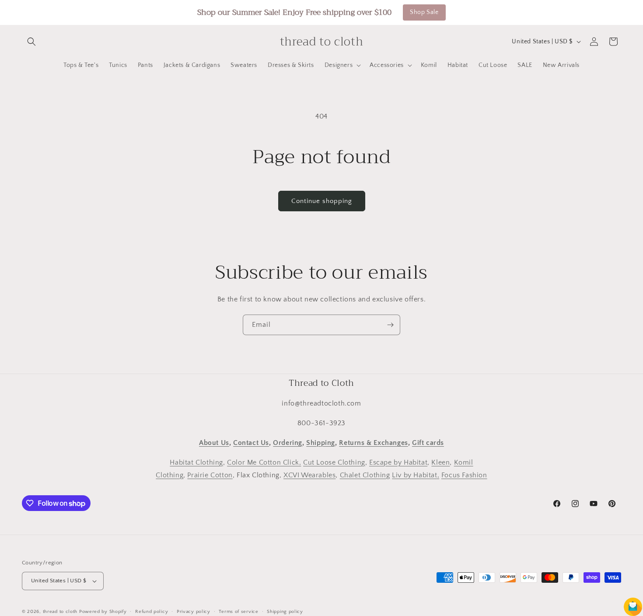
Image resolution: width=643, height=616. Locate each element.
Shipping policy (285, 611)
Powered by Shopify (103, 611)
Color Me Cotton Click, (264, 462)
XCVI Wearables (309, 475)
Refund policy (151, 611)
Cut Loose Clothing (334, 462)
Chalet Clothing (365, 475)
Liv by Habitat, (415, 475)
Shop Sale (424, 12)
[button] (31, 41)
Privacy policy (193, 611)
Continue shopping (321, 201)
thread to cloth (60, 611)
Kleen (440, 462)
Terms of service (238, 611)
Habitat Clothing (196, 462)
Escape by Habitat (398, 462)
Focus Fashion (464, 475)
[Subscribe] (390, 325)
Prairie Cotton (209, 475)
